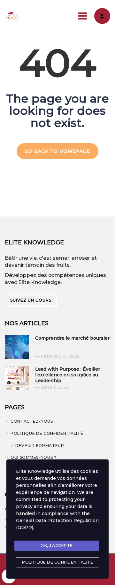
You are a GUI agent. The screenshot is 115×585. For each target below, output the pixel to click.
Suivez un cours (30, 300)
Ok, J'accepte (57, 545)
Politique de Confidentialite (57, 562)
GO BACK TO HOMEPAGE (57, 151)
